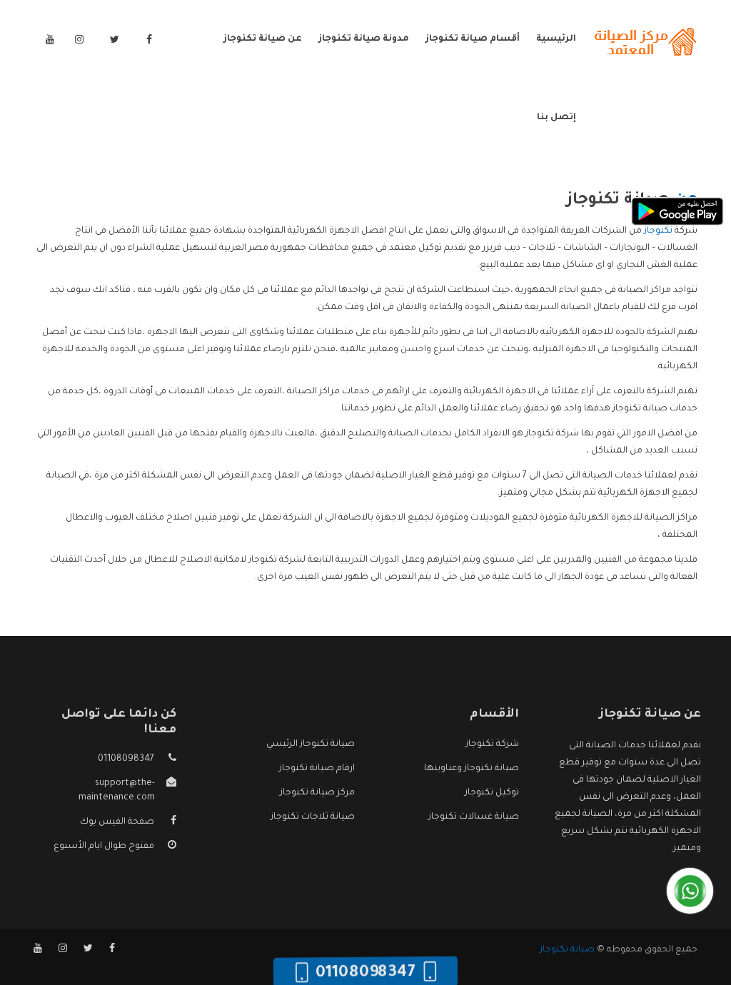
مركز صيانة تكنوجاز (317, 793)
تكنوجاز (658, 231)
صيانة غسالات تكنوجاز (473, 817)
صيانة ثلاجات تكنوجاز (313, 817)
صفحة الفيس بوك (117, 822)
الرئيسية (556, 39)
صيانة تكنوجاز (567, 950)
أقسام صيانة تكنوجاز (472, 39)
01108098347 (126, 759)
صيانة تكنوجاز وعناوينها (471, 769)
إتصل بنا (556, 118)
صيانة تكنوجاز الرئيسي (310, 744)
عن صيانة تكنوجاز (262, 39)
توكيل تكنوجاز (492, 793)
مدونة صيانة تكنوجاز (363, 39)
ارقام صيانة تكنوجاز (317, 769)
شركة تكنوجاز (492, 744)
